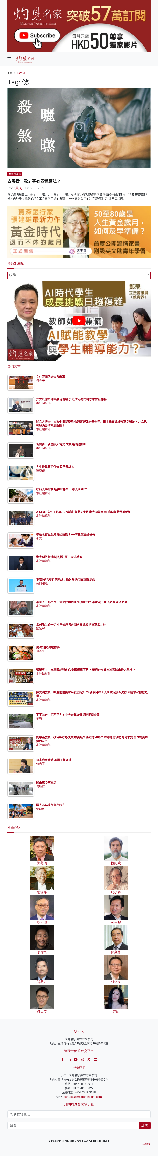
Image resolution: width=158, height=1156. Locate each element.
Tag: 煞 (21, 73)
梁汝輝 (40, 628)
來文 (39, 538)
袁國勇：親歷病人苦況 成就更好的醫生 (61, 444)
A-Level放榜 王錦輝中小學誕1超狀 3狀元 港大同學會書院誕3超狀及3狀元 (83, 511)
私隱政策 (146, 1144)
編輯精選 (42, 583)
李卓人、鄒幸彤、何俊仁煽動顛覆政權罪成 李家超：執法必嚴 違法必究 (81, 602)
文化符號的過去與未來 (50, 376)
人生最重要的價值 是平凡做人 (55, 466)
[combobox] (79, 275)
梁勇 (39, 718)
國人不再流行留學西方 (50, 805)
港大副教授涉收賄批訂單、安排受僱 (59, 557)
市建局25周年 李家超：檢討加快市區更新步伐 (65, 579)
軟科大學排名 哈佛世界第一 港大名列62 (61, 489)
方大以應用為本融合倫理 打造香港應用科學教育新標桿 (71, 399)
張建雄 (40, 808)
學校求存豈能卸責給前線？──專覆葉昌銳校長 (65, 534)
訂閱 (144, 1125)
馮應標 (40, 786)
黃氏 (18, 188)
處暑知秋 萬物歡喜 (48, 647)
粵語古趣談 (15, 174)
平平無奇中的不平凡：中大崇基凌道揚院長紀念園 (68, 714)
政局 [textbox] (12, 275)
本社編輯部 (43, 403)
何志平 (40, 380)
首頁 (9, 73)
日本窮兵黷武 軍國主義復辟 (53, 759)
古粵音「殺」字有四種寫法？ (34, 181)
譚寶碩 (40, 470)
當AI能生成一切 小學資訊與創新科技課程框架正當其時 (71, 624)
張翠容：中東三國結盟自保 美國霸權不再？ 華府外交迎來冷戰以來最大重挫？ (85, 669)
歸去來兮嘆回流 (46, 782)
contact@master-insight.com (83, 1096)
